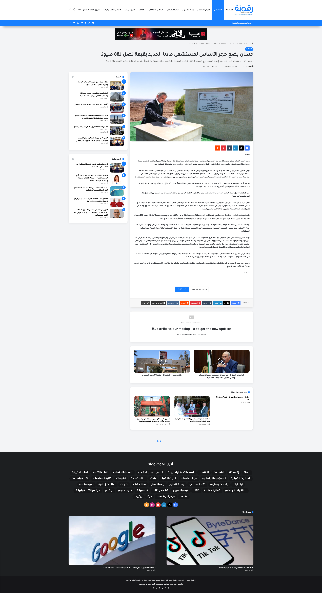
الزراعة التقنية (100, 472)
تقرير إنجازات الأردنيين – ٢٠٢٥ (89, 10)
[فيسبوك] (247, 148)
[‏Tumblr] (229, 148)
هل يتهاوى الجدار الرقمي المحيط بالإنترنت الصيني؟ (235, 568)
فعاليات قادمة (212, 490)
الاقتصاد (218, 10)
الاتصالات (219, 472)
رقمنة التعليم (176, 484)
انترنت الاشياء (168, 478)
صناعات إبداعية (106, 484)
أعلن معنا (151, 584)
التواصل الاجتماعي (156, 10)
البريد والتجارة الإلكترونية (181, 472)
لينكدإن (109, 490)
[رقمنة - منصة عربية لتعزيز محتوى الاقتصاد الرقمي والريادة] (243, 10)
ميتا (149, 496)
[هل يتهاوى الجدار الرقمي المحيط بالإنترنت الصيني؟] (210, 540)
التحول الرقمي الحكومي (150, 472)
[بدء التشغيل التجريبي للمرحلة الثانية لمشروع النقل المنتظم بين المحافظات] (117, 191)
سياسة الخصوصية (162, 584)
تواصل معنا (143, 584)
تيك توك (238, 484)
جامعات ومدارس (219, 484)
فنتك (196, 490)
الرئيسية (229, 10)
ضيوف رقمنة (130, 10)
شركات (124, 484)
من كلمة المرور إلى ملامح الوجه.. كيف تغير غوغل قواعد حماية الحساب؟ (129, 568)
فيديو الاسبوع (180, 490)
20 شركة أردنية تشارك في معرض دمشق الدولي (91, 104)
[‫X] (241, 148)
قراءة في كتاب (160, 490)
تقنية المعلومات (102, 478)
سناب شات (139, 484)
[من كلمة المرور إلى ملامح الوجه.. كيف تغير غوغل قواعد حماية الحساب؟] (112, 540)
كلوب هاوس (125, 490)
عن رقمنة (173, 584)
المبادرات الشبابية (240, 478)
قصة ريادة (142, 490)
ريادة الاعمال (189, 10)
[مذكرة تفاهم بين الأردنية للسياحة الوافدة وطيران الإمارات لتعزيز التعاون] (117, 85)
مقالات (141, 10)
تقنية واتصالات (204, 10)
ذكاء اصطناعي (173, 10)
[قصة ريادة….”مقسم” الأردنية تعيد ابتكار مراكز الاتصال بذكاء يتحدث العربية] (117, 202)
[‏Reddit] (217, 148)
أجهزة (247, 472)
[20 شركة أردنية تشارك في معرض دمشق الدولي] (117, 108)
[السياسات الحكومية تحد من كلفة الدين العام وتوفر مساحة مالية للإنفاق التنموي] (117, 119)
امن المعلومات (189, 478)
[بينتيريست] (223, 148)
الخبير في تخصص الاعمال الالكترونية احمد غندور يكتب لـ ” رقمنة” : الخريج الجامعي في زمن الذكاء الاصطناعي (91, 212)
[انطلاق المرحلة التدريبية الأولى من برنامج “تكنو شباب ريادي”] (117, 130)
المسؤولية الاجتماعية (214, 478)
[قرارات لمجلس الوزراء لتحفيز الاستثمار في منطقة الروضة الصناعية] (117, 168)
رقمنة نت (249, 66)
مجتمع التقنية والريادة (112, 10)
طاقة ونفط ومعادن (235, 490)
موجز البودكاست (166, 496)
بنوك (153, 478)
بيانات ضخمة (138, 478)
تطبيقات (121, 478)
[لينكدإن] (235, 148)
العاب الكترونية (80, 472)
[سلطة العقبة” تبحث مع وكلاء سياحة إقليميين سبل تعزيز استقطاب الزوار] (192, 406)
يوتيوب (138, 496)
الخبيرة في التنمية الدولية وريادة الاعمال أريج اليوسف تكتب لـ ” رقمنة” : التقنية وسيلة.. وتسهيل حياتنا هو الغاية (92, 178)
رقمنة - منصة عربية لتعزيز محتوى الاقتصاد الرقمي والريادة (145, 580)
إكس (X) (234, 472)
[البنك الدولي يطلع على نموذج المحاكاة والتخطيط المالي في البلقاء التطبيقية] (117, 97)
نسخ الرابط (182, 289)
